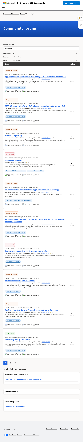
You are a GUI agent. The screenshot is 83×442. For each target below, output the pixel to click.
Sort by (6, 57)
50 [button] (51, 79)
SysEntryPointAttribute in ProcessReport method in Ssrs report (32, 310)
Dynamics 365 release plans (15, 406)
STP (25, 162)
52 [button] (52, 342)
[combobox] (41, 48)
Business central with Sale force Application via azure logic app (32, 190)
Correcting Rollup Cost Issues (17, 339)
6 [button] (51, 108)
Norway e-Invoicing (13, 160)
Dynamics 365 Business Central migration (18, 200)
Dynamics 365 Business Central (15, 87)
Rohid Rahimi (45, 192)
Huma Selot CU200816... (48, 224)
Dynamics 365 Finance (13, 262)
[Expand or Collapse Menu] (3, 8)
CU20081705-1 (46, 342)
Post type (6, 53)
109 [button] (53, 138)
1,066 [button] (28, 162)
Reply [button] (12, 91)
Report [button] (37, 91)
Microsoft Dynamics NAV (35, 171)
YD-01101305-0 (46, 138)
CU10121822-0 (46, 253)
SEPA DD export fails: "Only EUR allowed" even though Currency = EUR (35, 106)
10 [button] (51, 192)
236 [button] (57, 224)
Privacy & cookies (51, 429)
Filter (5, 60)
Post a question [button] (71, 3)
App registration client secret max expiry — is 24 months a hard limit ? (35, 76)
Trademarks (75, 429)
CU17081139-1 (46, 108)
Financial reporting (13, 135)
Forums (22, 14)
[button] (71, 3)
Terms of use (64, 429)
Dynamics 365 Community (32, 3)
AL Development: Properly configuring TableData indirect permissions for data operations (35, 220)
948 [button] (52, 253)
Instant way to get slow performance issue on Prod (27, 251)
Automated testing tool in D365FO (20, 280)
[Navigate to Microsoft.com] (9, 3)
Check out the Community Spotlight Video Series (23, 379)
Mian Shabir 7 (46, 79)
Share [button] (30, 91)
